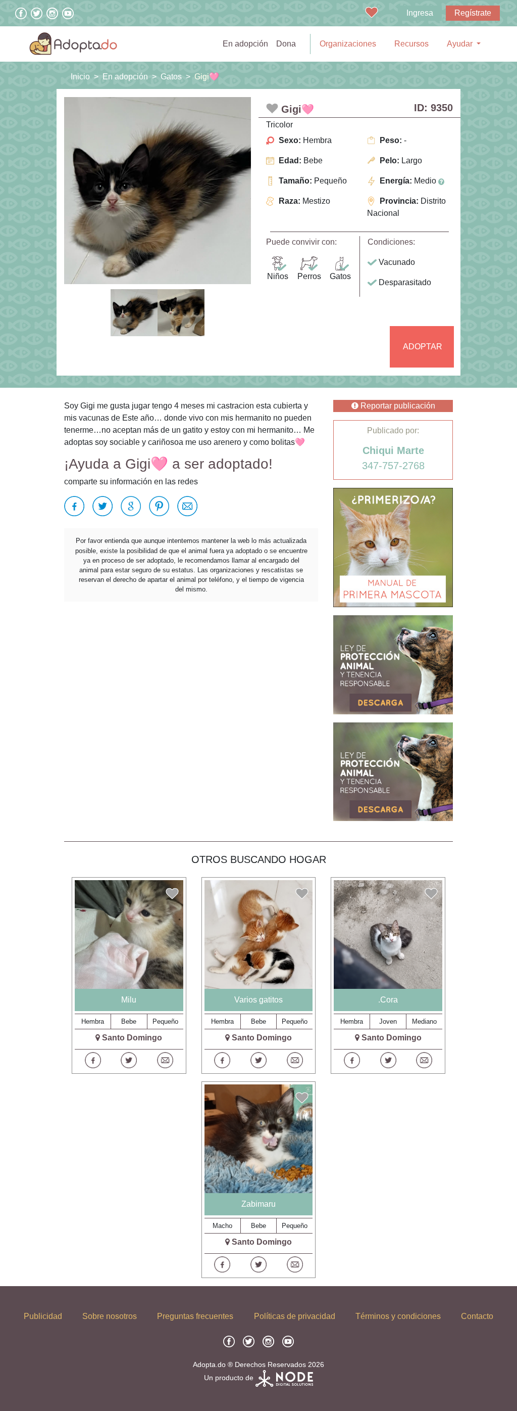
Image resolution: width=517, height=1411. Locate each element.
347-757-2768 (393, 465)
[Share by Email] (185, 506)
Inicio (80, 76)
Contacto (477, 1316)
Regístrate (472, 13)
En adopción (247, 43)
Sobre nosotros (109, 1316)
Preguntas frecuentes (195, 1316)
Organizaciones (348, 43)
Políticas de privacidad (294, 1316)
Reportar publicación (396, 405)
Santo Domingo (132, 1037)
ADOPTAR (422, 346)
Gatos (171, 76)
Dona (286, 43)
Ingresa (419, 13)
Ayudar (461, 43)
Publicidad (43, 1316)
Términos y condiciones (398, 1316)
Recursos (411, 43)
